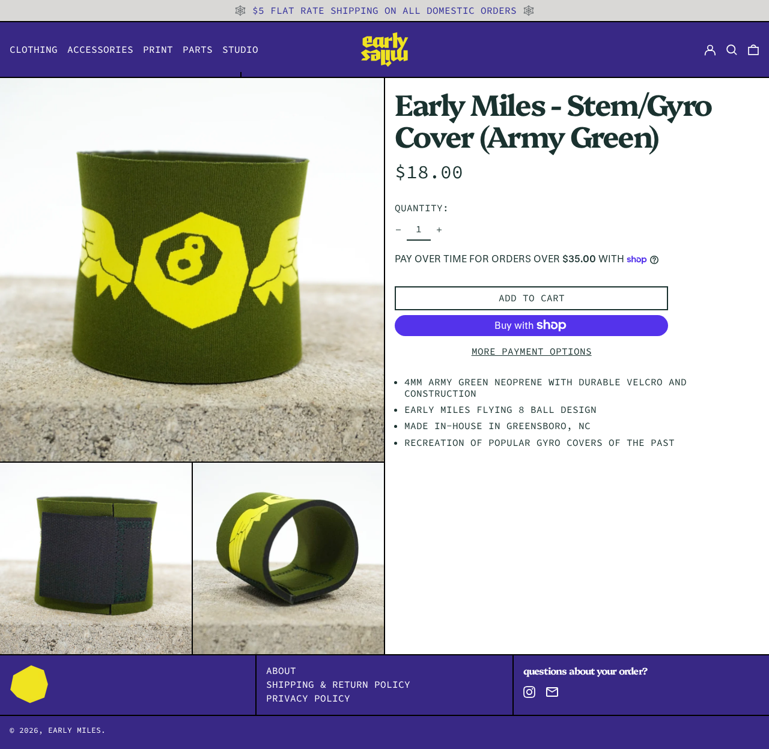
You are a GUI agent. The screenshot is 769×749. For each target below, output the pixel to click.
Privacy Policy (308, 698)
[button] (753, 49)
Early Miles (74, 730)
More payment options (532, 351)
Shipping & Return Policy (338, 684)
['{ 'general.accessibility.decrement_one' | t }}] (398, 229)
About (281, 670)
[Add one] (439, 229)
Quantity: (422, 208)
